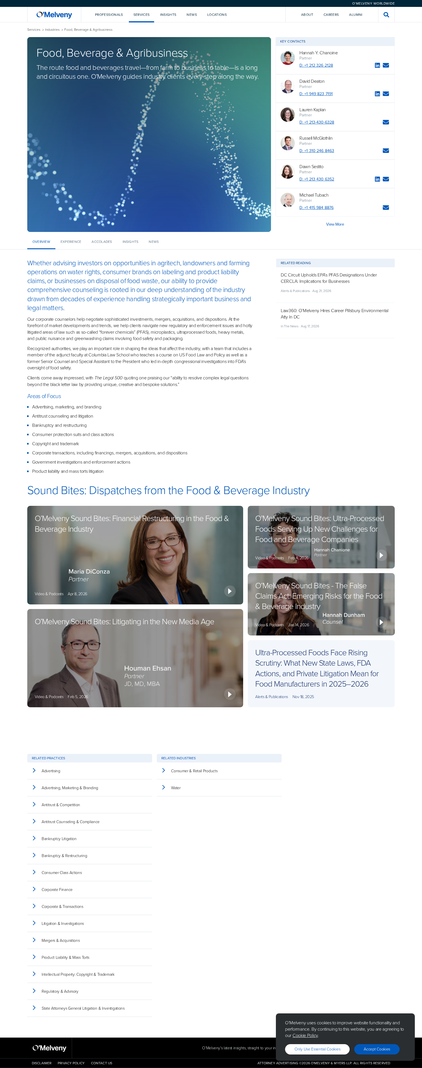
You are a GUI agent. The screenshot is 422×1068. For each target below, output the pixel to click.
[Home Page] (54, 14)
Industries (52, 29)
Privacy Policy (71, 1063)
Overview (41, 241)
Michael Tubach (313, 195)
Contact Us (101, 1063)
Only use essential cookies (317, 1049)
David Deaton (311, 81)
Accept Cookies (377, 1049)
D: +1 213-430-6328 (316, 122)
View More (335, 224)
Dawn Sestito (311, 166)
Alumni (355, 14)
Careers (331, 14)
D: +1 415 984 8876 (316, 208)
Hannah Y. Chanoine (318, 53)
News (154, 241)
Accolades (102, 241)
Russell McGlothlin (315, 138)
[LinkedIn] (377, 66)
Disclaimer (41, 1063)
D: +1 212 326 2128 (316, 65)
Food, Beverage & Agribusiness (88, 29)
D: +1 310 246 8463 (316, 151)
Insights (131, 241)
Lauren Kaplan (312, 109)
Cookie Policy (305, 1035)
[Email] (386, 66)
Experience (71, 241)
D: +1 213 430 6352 (316, 179)
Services (33, 29)
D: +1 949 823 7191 (316, 94)
